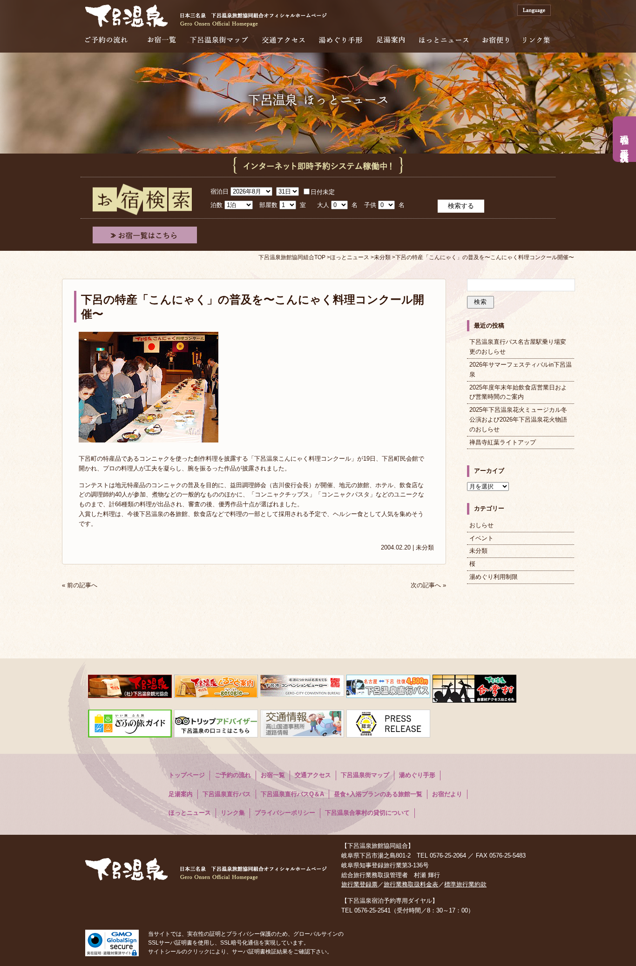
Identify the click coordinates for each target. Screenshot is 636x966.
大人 (323, 204)
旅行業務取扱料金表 (411, 884)
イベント (481, 538)
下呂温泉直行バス (227, 794)
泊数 (216, 204)
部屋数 (268, 204)
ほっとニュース (443, 39)
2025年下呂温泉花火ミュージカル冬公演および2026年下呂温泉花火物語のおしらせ (518, 419)
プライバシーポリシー (285, 812)
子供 (370, 204)
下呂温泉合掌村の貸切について (367, 812)
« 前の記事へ (79, 585)
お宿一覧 (162, 39)
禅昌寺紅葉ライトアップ (502, 442)
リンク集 (536, 39)
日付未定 (323, 191)
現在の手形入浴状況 (624, 139)
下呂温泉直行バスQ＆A (292, 794)
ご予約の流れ (106, 39)
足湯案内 (390, 39)
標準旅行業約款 (465, 884)
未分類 (425, 547)
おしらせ (481, 525)
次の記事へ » (428, 585)
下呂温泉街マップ (219, 39)
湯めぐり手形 (340, 39)
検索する (461, 205)
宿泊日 (219, 191)
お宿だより (447, 794)
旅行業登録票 (359, 884)
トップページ (187, 774)
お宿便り (495, 39)
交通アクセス (283, 39)
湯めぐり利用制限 (493, 576)
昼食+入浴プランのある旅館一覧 (378, 794)
